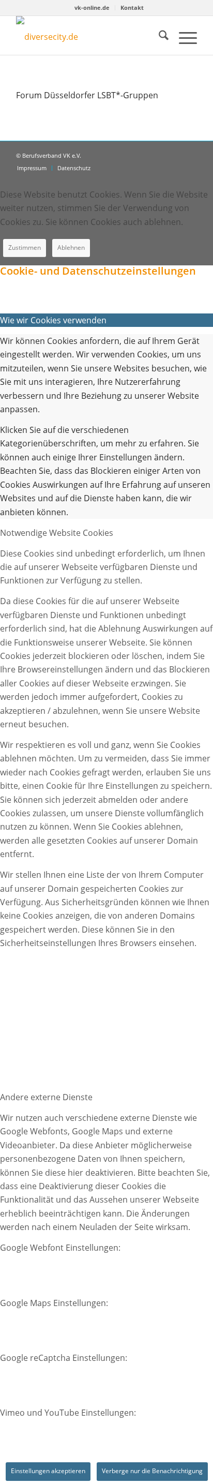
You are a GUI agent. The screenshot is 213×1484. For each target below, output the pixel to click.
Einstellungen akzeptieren (48, 1470)
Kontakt (132, 7)
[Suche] (158, 36)
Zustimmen (24, 247)
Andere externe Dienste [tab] (46, 1097)
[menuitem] (92, 7)
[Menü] (183, 36)
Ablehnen (71, 247)
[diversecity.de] (65, 35)
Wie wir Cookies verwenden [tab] (53, 320)
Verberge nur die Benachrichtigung (152, 1470)
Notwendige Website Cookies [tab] (56, 532)
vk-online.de (92, 7)
